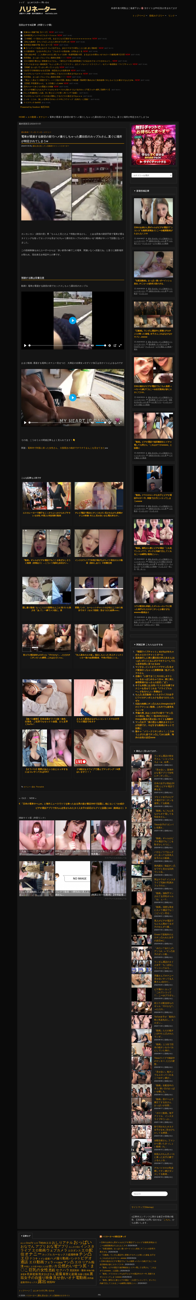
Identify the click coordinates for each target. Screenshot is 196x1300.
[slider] (55, 345)
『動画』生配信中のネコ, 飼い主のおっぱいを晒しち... (164, 1088)
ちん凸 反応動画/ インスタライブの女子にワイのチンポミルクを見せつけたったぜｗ (154, 697)
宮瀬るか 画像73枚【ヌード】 (36, 32)
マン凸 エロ (143, 293)
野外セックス (31, 1282)
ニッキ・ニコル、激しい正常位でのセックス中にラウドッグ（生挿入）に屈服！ (57, 99)
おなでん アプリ (33, 1246)
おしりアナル (62, 1242)
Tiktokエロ (45, 1243)
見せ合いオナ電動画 (70, 1277)
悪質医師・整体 (78, 1270)
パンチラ (74, 1258)
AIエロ (23, 1243)
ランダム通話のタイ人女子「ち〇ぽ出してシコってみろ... (163, 964)
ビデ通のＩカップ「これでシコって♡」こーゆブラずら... (164, 992)
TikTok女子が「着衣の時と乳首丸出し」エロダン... (164, 1019)
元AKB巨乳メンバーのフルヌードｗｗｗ (40, 35)
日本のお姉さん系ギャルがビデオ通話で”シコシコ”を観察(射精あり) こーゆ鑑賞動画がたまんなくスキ (153, 230)
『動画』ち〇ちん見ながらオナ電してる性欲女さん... (163, 813)
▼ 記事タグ (25, 1235)
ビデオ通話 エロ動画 (160, 243)
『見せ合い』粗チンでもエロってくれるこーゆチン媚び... (163, 1074)
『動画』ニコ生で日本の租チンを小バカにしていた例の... (163, 1047)
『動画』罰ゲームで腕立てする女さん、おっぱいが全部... (163, 1102)
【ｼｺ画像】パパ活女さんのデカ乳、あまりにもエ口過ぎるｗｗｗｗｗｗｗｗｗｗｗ (58, 38)
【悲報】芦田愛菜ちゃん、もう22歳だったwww (43, 83)
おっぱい (83, 1242)
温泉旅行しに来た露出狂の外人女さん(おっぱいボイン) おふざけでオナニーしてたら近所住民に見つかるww (155, 660)
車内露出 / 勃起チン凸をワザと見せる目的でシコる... (164, 868)
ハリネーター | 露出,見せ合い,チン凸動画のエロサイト (47, 1295)
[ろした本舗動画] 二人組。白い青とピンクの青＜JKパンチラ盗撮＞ (51, 92)
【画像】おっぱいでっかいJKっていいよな (41, 67)
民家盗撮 (32, 1274)
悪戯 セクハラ (59, 1270)
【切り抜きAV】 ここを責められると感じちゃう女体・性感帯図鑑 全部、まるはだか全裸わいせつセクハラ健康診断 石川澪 (74, 54)
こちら (167, 1219)
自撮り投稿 (83, 1274)
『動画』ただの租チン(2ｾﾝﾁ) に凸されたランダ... (164, 1033)
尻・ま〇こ (141, 569)
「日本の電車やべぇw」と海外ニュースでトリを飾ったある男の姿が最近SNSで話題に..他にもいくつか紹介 (72, 803)
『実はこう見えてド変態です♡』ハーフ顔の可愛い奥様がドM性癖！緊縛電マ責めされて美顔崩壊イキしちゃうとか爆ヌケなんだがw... (79, 80)
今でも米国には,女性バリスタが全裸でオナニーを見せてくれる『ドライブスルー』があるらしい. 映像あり (155, 688)
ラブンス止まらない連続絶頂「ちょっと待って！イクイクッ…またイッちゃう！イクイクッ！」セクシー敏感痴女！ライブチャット (78, 64)
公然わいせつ (149, 624)
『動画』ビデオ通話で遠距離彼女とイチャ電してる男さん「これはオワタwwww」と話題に (153, 444)
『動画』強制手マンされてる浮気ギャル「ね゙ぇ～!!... (163, 896)
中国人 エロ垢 (30, 1266)
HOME (22, 116)
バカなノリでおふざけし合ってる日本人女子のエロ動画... (163, 854)
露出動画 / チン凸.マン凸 (31, 132)
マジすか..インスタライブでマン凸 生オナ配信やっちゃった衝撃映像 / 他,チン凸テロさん (154, 669)
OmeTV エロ (139, 346)
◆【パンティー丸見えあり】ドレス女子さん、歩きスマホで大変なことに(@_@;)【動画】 (61, 48)
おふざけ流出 (74, 1246)
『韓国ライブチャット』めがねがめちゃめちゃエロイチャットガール (154, 653)
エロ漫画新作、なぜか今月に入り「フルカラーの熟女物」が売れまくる (53, 51)
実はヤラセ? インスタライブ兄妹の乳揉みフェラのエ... (164, 882)
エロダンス (74, 1250)
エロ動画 (32, 116)
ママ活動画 (58, 1262)
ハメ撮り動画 (59, 1258)
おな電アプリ (156, 402)
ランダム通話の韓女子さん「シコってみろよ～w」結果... (163, 758)
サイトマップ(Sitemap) (143, 1207)
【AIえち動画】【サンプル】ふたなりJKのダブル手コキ (47, 41)
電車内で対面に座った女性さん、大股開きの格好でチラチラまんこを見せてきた (66, 447)
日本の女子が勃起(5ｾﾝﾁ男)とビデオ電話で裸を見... (164, 786)
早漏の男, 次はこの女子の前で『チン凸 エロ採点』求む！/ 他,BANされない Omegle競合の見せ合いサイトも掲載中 (154, 715)
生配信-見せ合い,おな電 (157, 241)
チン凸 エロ (146, 243)
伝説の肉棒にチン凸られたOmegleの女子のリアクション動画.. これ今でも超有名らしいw (155, 706)
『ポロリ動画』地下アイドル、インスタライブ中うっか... (163, 1116)
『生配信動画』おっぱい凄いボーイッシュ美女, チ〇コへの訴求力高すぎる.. (153, 282)
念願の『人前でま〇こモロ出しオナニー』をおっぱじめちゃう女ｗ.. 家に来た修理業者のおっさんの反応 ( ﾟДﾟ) (154, 679)
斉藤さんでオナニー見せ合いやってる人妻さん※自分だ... (163, 978)
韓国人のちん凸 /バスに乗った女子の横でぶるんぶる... (164, 1157)
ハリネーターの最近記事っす (114, 1236)
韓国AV (51, 1282)
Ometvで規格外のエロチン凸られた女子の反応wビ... (163, 937)
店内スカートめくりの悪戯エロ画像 (38, 86)
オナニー (43, 116)
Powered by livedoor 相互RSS (34, 106)
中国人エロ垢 (42, 1266)
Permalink (40, 786)
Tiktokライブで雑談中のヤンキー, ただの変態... (164, 1060)
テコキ (34, 1258)
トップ (21, 2)
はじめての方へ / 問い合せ (38, 2)
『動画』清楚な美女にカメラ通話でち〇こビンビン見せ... (163, 909)
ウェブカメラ (56, 1249)
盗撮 (58, 1273)
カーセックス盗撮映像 (65, 1254)
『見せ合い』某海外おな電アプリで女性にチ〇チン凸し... (163, 772)
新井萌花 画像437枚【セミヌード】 (38, 44)
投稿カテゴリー (156, 15)
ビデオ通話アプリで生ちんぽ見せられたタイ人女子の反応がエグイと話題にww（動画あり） (80, 807)
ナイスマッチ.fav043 (32, 102)
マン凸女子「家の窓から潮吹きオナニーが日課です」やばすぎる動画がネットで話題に (154, 725)
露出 (33, 786)
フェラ (48, 1262)
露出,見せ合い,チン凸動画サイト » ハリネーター (51, 146)
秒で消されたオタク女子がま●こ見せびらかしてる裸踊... (164, 1129)
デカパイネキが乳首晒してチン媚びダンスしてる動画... (163, 1170)
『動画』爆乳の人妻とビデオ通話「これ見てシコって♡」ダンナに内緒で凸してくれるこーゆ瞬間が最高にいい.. (153, 551)
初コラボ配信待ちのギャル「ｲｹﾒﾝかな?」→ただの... (164, 1006)
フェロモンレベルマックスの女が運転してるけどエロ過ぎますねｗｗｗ (53, 73)
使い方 (53, 1266)
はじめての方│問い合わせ (43, 1290)
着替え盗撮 (70, 1274)
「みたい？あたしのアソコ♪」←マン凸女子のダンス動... (164, 951)
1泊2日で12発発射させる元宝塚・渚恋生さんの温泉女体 (47, 70)
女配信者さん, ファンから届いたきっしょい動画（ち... (164, 1143)
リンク (171, 15)
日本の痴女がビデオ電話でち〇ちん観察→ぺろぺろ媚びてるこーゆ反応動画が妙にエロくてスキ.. (153, 389)
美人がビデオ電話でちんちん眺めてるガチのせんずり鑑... (163, 923)
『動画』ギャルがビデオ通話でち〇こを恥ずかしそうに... (163, 841)
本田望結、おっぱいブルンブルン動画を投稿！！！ (45, 57)
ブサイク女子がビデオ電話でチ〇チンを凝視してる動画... (163, 800)
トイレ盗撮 (44, 1258)
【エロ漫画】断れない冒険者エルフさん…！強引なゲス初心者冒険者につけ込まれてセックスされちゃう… (68, 60)
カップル (47, 1254)
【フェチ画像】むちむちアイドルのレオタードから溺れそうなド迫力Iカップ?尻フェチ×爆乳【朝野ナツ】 (67, 89)
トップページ (138, 15)
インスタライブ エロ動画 (158, 619)
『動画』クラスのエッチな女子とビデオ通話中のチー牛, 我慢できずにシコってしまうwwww (153, 497)
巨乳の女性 (38, 1269)
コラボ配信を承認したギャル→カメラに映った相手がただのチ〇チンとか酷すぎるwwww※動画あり (153, 609)
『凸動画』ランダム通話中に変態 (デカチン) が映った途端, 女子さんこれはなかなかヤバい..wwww (153, 333)
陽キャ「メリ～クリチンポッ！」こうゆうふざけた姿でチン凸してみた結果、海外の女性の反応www (154, 734)
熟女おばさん (46, 1274)
